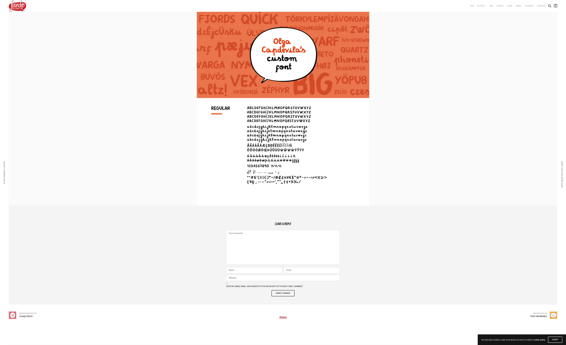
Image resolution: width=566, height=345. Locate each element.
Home (472, 5)
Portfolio (500, 5)
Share (283, 317)
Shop (491, 5)
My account (529, 5)
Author (509, 5)
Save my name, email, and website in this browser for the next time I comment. (264, 286)
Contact (519, 5)
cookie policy (539, 339)
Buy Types (480, 5)
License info (541, 5)
